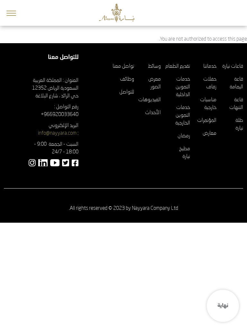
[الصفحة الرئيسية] (119, 13)
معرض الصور (154, 83)
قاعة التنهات (236, 103)
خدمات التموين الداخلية (183, 87)
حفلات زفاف (209, 83)
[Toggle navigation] (11, 13)
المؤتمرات (206, 120)
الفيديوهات (149, 99)
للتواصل (126, 92)
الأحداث (153, 112)
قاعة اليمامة (236, 83)
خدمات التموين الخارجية (182, 115)
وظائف (127, 79)
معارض (209, 133)
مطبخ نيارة (184, 152)
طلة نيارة (239, 124)
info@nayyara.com (57, 133)
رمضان (184, 136)
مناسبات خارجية (208, 103)
